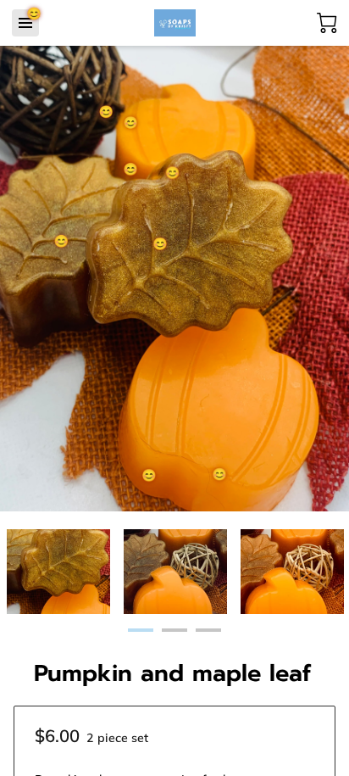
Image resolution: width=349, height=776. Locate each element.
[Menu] (25, 22)
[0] (327, 23)
